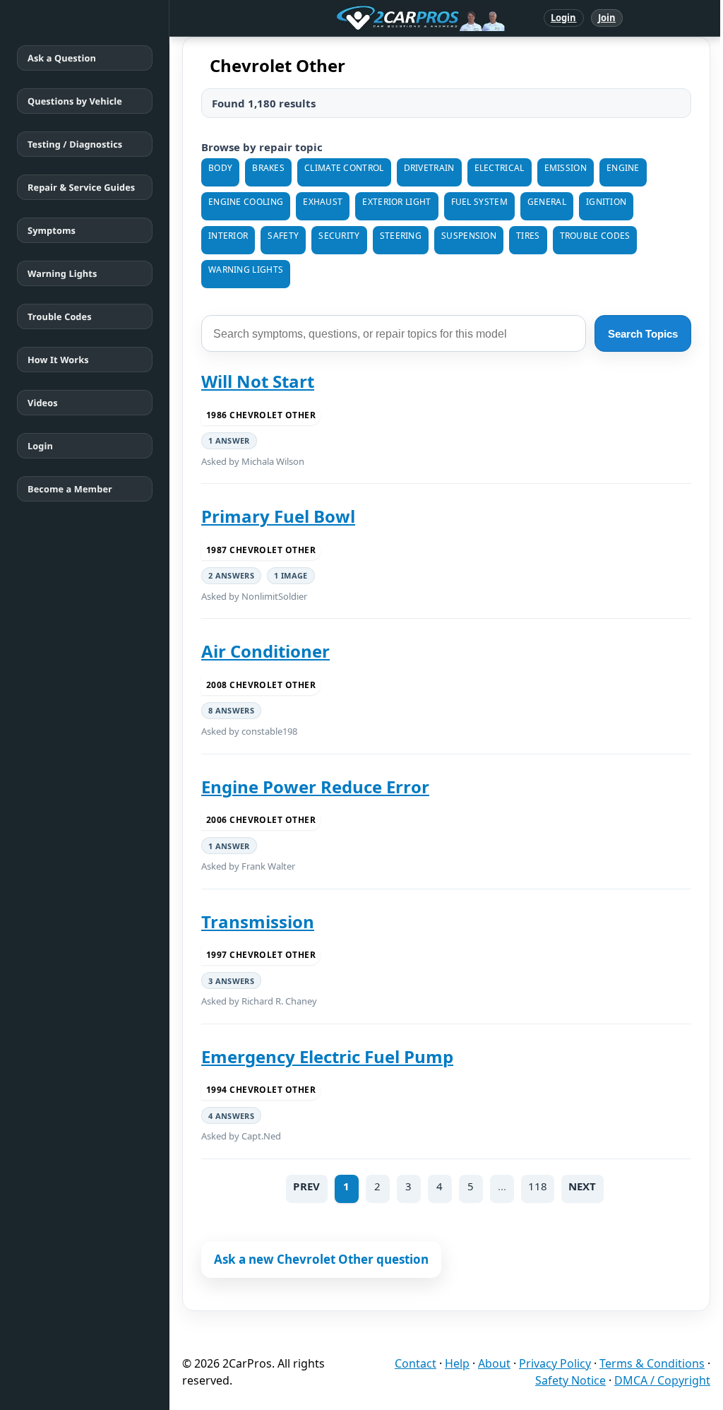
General (546, 202)
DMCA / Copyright (662, 1380)
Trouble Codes (60, 316)
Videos (43, 402)
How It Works (58, 359)
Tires (528, 236)
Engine (623, 168)
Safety (283, 236)
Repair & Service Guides (81, 187)
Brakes (268, 168)
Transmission (257, 921)
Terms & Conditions (652, 1363)
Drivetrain (429, 168)
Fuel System (479, 202)
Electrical (499, 168)
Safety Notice (570, 1380)
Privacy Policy (555, 1363)
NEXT (582, 1186)
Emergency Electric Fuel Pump (327, 1056)
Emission (565, 168)
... (502, 1186)
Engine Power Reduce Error (315, 786)
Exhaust (322, 202)
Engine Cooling (245, 202)
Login (564, 17)
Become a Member (70, 488)
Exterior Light (396, 202)
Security (338, 236)
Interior (228, 236)
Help (457, 1363)
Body (220, 168)
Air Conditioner (265, 651)
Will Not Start (257, 381)
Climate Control (344, 168)
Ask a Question (62, 58)
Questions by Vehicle (75, 101)
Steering (401, 236)
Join (607, 17)
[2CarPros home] (347, 18)
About (494, 1363)
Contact (415, 1363)
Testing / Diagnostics (75, 144)
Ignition (606, 202)
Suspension (468, 236)
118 (537, 1186)
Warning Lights (62, 273)
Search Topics (643, 334)
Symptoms (52, 230)
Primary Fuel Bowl (278, 516)
